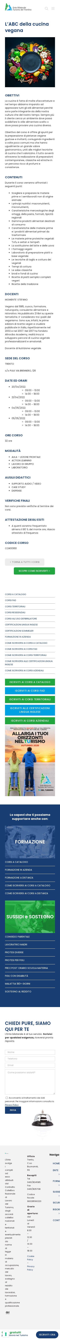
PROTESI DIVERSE (14, 952)
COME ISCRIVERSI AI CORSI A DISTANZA (26, 893)
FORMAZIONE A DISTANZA (19, 877)
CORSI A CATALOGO (16, 862)
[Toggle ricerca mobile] (46, 10)
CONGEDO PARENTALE (17, 936)
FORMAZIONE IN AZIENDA (18, 869)
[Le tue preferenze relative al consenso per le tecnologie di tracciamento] (6, 1334)
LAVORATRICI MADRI (16, 944)
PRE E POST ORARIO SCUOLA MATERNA (26, 968)
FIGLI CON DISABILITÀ (16, 976)
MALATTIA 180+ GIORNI (17, 983)
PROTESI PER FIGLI (14, 960)
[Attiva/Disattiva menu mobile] (53, 10)
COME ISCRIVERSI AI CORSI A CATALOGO (27, 885)
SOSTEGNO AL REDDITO (18, 991)
